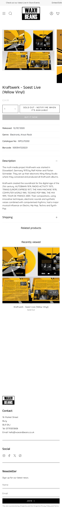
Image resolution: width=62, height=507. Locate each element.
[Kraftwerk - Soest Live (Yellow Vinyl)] (31, 275)
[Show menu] (4, 13)
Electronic (15, 134)
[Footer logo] (8, 400)
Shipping (7, 217)
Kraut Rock (26, 134)
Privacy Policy (46, 506)
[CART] (58, 13)
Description (9, 161)
